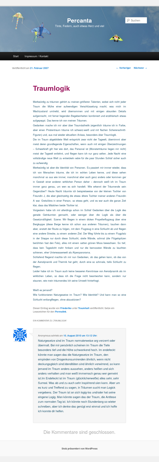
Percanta (79, 20)
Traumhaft (83, 308)
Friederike (66, 308)
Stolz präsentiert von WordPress (80, 448)
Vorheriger (123, 68)
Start (16, 56)
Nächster (140, 68)
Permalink (60, 311)
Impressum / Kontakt (36, 56)
